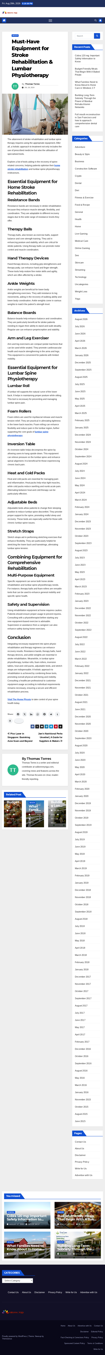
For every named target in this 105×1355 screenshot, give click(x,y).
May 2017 (80, 1027)
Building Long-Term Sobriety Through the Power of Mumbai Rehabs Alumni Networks (85, 101)
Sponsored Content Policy (74, 1343)
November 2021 (83, 688)
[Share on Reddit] (50, 714)
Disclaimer (80, 1155)
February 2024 (82, 507)
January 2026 (81, 355)
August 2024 (81, 464)
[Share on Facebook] (18, 714)
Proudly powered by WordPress (14, 1336)
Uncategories (81, 284)
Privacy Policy (82, 1162)
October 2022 (81, 623)
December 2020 (83, 716)
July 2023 (80, 558)
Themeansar (7, 1339)
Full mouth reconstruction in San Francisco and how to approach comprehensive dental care (87, 120)
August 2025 (81, 377)
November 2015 (83, 1099)
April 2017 (80, 1034)
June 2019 (80, 847)
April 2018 (80, 948)
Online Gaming (82, 248)
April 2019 (80, 861)
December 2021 (83, 680)
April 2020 (80, 774)
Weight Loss (81, 291)
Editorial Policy (97, 1332)
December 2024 (83, 435)
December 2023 (83, 521)
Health (15, 35)
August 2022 (81, 637)
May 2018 (80, 940)
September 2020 (83, 738)
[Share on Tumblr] (57, 714)
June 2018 (80, 933)
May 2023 (80, 572)
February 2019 (82, 875)
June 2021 (80, 709)
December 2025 (83, 362)
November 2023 (83, 529)
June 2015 (80, 1121)
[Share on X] (24, 714)
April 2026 (80, 341)
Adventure (80, 147)
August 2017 (81, 1005)
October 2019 (81, 818)
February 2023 (82, 594)
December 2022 (83, 608)
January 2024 (81, 514)
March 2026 (81, 348)
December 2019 (83, 803)
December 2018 (83, 890)
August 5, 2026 (16, 1254)
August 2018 (81, 919)
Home (78, 226)
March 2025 (81, 413)
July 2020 (80, 753)
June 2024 (80, 478)
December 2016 (83, 1049)
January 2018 (81, 969)
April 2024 (80, 492)
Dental (78, 183)
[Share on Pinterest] (44, 714)
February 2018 (82, 962)
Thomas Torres (32, 84)
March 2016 (81, 1085)
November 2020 (83, 724)
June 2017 (80, 1020)
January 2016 (81, 1092)
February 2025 (82, 420)
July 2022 (80, 644)
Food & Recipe (82, 205)
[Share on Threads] (10, 720)
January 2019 (81, 883)
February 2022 (82, 666)
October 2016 (81, 1056)
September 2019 (83, 825)
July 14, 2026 (66, 1254)
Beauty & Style (82, 154)
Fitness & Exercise (84, 197)
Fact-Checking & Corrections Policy (75, 1337)
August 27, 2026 (16, 1224)
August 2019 (81, 832)
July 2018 (80, 926)
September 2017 (83, 998)
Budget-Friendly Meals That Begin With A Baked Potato (87, 72)
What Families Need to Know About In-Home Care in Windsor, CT (86, 85)
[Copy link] (19, 720)
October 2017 (81, 991)
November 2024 (83, 442)
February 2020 (82, 789)
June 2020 (80, 760)
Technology (80, 277)
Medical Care (81, 241)
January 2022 (81, 673)
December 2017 (83, 977)
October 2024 (81, 449)
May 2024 (80, 485)
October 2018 (81, 904)
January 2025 (81, 427)
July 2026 (80, 326)
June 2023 (80, 565)
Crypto (78, 176)
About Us (79, 1148)
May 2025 (80, 399)
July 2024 (80, 471)
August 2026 (81, 319)
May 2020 (80, 767)
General (79, 212)
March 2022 (81, 659)
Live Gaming (81, 234)
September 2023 (83, 543)
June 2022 (80, 651)
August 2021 (81, 702)
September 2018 (83, 912)
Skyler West (10, 821)
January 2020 (81, 796)
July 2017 (80, 1013)
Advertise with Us (83, 1175)
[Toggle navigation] (50, 20)
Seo (77, 255)
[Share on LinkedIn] (31, 714)
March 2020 (81, 781)
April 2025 (80, 406)
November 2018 (83, 897)
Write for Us (81, 1168)
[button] (95, 20)
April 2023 (80, 579)
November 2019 (83, 810)
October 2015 (81, 1107)
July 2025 (80, 384)
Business (79, 161)
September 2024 (83, 456)
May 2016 (80, 1078)
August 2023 (81, 550)
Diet (77, 190)
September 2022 (83, 630)
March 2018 (81, 955)
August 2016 (81, 1071)
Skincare (79, 262)
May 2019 (80, 854)
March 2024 (81, 500)
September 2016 (83, 1063)
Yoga (77, 299)
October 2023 (81, 536)
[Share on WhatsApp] (37, 714)
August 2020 (81, 745)
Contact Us (80, 1142)
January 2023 (81, 601)
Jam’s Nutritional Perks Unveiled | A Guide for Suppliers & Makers (50, 737)
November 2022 (83, 615)
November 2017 (83, 984)
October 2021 (81, 695)
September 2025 (83, 370)
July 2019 (80, 839)
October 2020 (81, 731)
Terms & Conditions (95, 1343)
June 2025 (80, 391)
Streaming (80, 270)
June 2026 (80, 334)
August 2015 (81, 1114)
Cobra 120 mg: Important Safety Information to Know (87, 58)
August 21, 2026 (67, 1224)
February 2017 (82, 1042)
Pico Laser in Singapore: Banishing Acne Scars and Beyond (20, 737)
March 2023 (81, 586)
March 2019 (81, 868)
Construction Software (86, 169)
